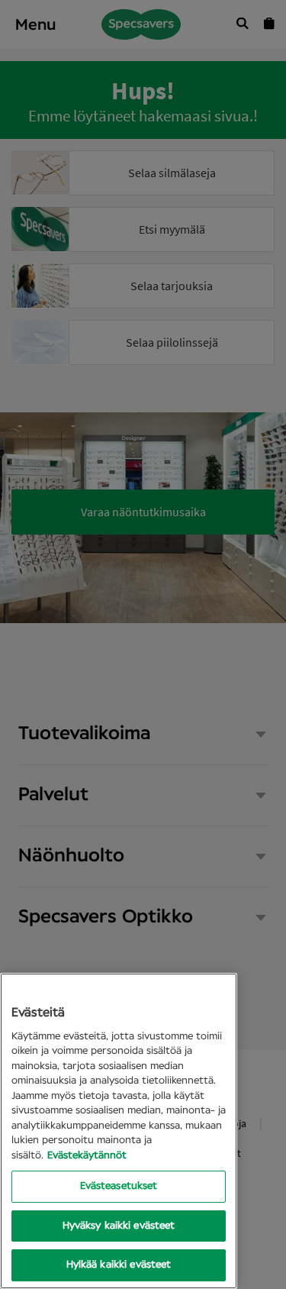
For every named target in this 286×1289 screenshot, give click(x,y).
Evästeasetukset (119, 1186)
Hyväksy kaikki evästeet (119, 1226)
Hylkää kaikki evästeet (119, 1265)
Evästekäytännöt (87, 1156)
